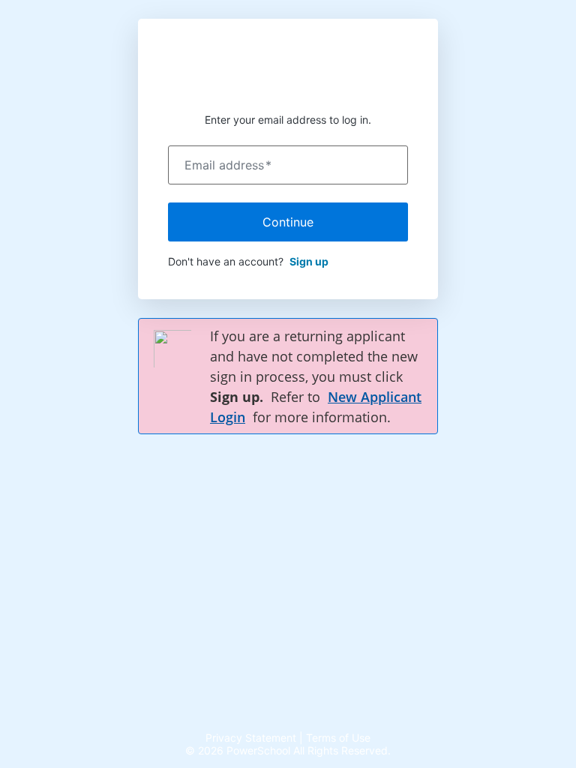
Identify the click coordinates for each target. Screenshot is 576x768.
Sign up (309, 261)
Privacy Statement (251, 737)
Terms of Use (338, 737)
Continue (288, 222)
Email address (228, 165)
